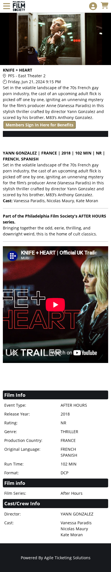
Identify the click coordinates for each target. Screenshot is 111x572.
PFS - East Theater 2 (27, 75)
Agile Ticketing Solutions (67, 557)
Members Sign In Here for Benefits (39, 125)
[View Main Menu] (6, 6)
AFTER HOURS (92, 216)
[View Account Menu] (93, 6)
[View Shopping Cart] (104, 6)
